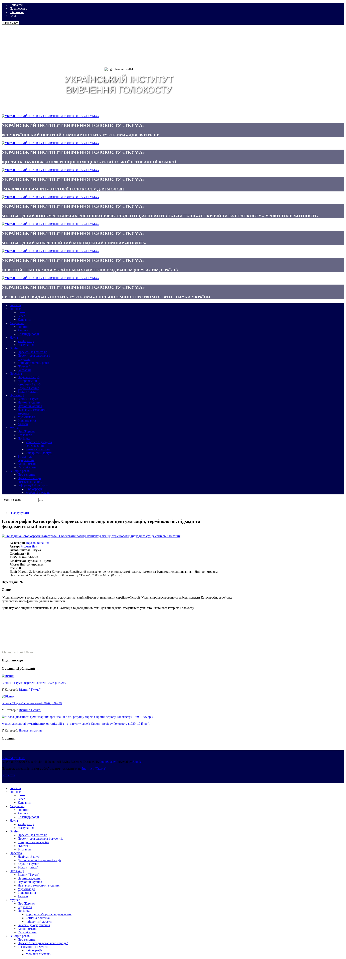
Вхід (13, 15)
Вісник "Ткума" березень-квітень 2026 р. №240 (34, 682)
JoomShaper (108, 761)
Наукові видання (37, 542)
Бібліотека (17, 12)
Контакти (16, 5)
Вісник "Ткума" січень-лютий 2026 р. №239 (32, 703)
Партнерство (18, 8)
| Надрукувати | (20, 512)
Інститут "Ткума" (94, 768)
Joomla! (138, 761)
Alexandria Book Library (18, 652)
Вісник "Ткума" (30, 689)
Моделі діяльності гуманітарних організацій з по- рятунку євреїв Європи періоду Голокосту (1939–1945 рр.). (76, 723)
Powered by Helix (13, 758)
